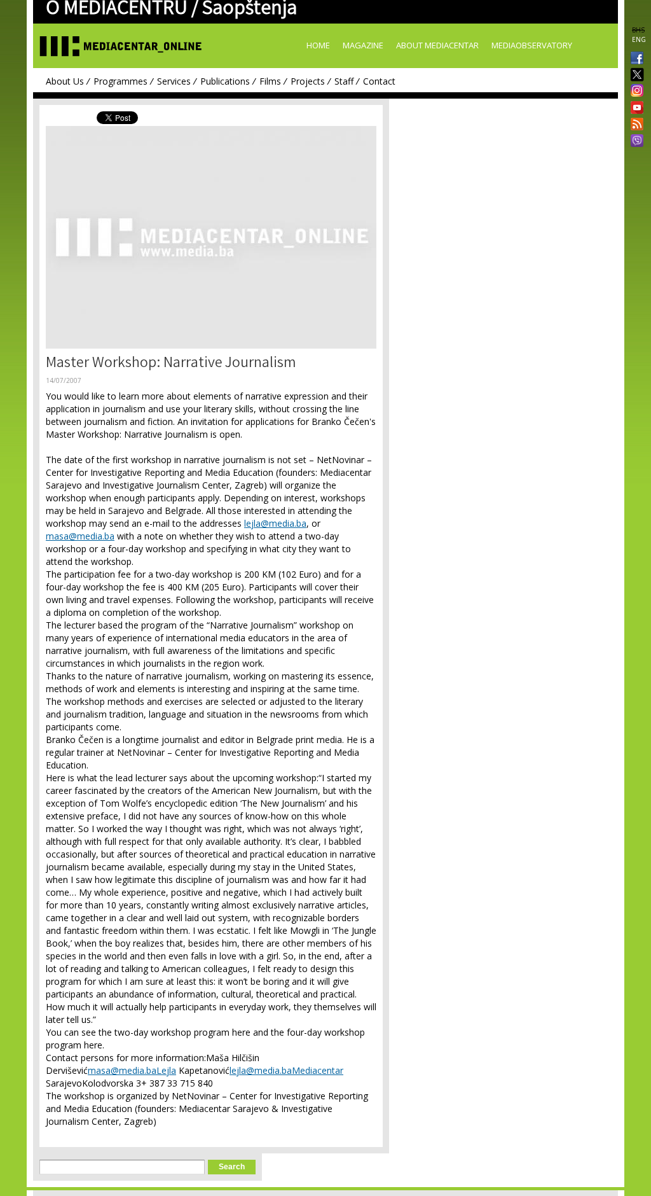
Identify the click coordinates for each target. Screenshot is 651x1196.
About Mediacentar (437, 45)
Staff (343, 81)
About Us (65, 81)
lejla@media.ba (275, 523)
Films (270, 81)
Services (174, 81)
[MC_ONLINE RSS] (634, 125)
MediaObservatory (531, 45)
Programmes (120, 81)
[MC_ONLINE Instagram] (634, 92)
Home (318, 45)
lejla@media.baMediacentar (286, 1070)
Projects (308, 81)
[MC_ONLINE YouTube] (634, 107)
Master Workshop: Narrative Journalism (171, 364)
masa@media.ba (80, 536)
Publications (225, 81)
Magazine (363, 45)
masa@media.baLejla (132, 1070)
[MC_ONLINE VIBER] (634, 142)
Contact (379, 81)
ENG (639, 39)
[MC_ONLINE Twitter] (634, 75)
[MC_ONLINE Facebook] (634, 59)
